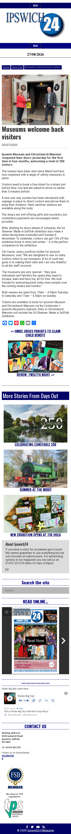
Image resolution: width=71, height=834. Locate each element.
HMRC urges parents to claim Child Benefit (37, 333)
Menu (35, 5)
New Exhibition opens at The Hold (35, 534)
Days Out (17, 67)
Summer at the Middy (36, 489)
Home (6, 67)
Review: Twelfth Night (33, 374)
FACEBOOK (8, 755)
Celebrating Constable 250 (35, 444)
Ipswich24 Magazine (40, 830)
